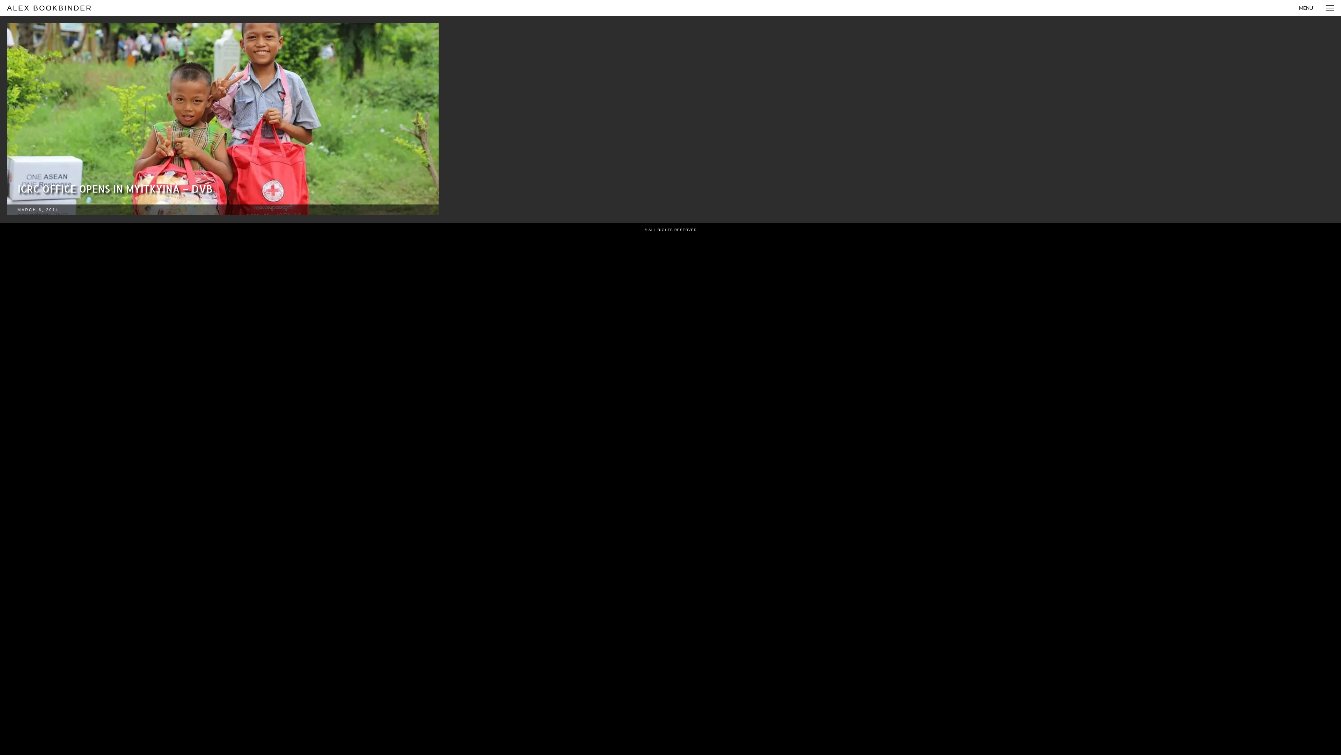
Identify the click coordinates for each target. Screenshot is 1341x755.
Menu (1306, 8)
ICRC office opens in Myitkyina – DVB (115, 188)
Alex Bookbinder (49, 8)
